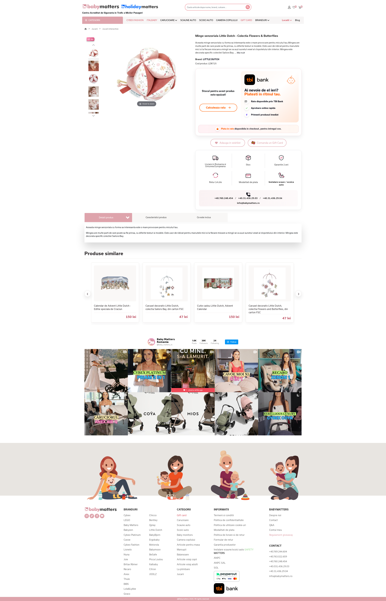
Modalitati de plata (224, 530)
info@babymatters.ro (248, 203)
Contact (273, 520)
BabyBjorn (154, 535)
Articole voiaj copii (187, 559)
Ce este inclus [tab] (204, 217)
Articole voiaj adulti (187, 564)
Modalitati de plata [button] (248, 182)
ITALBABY (152, 20)
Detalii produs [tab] (106, 217)
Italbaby (153, 564)
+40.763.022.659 (278, 556)
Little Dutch (155, 530)
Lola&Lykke (130, 588)
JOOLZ (153, 574)
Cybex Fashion (131, 544)
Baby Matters (131, 525)
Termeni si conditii (224, 515)
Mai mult (241, 52)
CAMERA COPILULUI (226, 20)
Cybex (127, 515)
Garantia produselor (225, 544)
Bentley (153, 520)
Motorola (154, 544)
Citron (152, 569)
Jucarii (95, 29)
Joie (126, 559)
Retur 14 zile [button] (215, 182)
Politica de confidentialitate (229, 520)
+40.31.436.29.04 (272, 198)
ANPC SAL (220, 562)
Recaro (127, 569)
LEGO (127, 520)
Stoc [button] (248, 165)
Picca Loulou (156, 559)
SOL (216, 567)
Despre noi (275, 515)
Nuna (126, 554)
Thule (127, 579)
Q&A (271, 525)
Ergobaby (154, 539)
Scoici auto (183, 530)
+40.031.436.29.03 (279, 566)
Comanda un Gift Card (270, 142)
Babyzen (128, 530)
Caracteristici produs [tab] (156, 217)
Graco (127, 593)
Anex (126, 574)
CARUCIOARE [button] (167, 20)
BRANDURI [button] (261, 20)
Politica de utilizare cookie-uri (230, 525)
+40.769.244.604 (278, 551)
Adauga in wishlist (230, 142)
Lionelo (128, 549)
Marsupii (181, 549)
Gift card (182, 515)
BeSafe (153, 554)
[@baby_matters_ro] (151, 342)
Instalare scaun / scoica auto (281, 183)
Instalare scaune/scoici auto (233, 551)
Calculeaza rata (216, 107)
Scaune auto (183, 525)
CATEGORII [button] (94, 20)
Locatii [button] (286, 20)
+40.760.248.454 (224, 198)
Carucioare (183, 520)
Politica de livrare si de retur (229, 535)
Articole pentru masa (188, 544)
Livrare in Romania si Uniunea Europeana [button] (215, 165)
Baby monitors (185, 535)
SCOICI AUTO (206, 20)
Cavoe (127, 539)
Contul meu (275, 530)
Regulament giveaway (281, 535)
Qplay (152, 525)
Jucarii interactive (110, 29)
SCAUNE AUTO (188, 20)
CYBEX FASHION (135, 20)
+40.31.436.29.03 (248, 198)
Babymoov (155, 549)
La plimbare (183, 569)
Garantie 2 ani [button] (281, 165)
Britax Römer (131, 564)
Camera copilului (186, 539)
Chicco (153, 515)
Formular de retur (223, 539)
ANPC (217, 557)
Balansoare (183, 554)
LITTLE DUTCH (211, 59)
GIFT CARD (246, 20)
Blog (297, 20)
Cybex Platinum (132, 535)
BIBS (126, 584)
